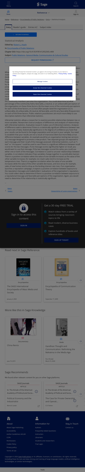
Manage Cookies (42, 81)
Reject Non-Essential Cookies (42, 94)
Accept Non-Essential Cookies (42, 88)
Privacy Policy (63, 73)
